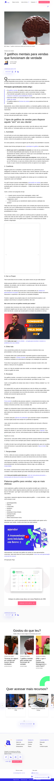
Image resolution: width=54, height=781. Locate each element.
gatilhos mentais (13, 90)
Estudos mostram (21, 357)
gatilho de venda (11, 99)
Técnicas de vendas (9, 50)
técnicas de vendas (24, 101)
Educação (42, 742)
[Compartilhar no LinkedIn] (18, 71)
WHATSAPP (8, 71)
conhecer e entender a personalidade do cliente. (19, 95)
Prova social (7, 401)
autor (27, 146)
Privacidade (31, 779)
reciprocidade (7, 466)
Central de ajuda (44, 746)
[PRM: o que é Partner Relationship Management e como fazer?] (43, 645)
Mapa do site (16, 779)
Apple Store (35, 772)
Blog (41, 744)
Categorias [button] (33, 2)
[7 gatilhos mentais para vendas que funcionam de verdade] (27, 645)
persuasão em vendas (34, 182)
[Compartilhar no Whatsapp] (6, 777)
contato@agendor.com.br (19, 772)
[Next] (51, 705)
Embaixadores (19, 746)
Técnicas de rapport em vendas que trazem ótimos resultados (11, 661)
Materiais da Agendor (26, 723)
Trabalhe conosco (20, 744)
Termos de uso (24, 779)
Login (7, 761)
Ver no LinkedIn (13, 63)
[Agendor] (5, 2)
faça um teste (42, 446)
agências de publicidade (21, 417)
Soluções (30, 742)
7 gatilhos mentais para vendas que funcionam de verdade (26, 661)
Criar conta (16, 761)
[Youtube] (20, 757)
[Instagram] (15, 757)
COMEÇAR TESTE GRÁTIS (26, 603)
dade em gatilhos (33, 146)
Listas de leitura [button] (24, 2)
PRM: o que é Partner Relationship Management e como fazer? (41, 662)
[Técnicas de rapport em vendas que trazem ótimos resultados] (11, 645)
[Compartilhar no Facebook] (15, 71)
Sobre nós (18, 742)
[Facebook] (6, 757)
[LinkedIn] (11, 757)
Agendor (42, 430)
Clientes (30, 744)
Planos (29, 746)
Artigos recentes (15, 2)
